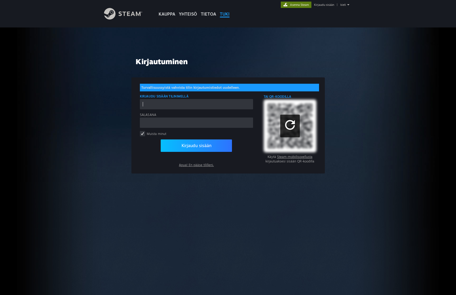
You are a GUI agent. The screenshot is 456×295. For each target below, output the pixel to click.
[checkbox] (142, 133)
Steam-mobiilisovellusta (294, 157)
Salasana (148, 115)
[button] (290, 126)
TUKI (225, 14)
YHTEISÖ (188, 14)
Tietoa (208, 14)
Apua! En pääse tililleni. (196, 165)
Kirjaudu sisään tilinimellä (164, 96)
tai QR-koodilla (277, 97)
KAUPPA (167, 14)
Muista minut (156, 134)
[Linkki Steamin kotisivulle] (123, 18)
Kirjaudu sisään (324, 5)
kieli (343, 5)
